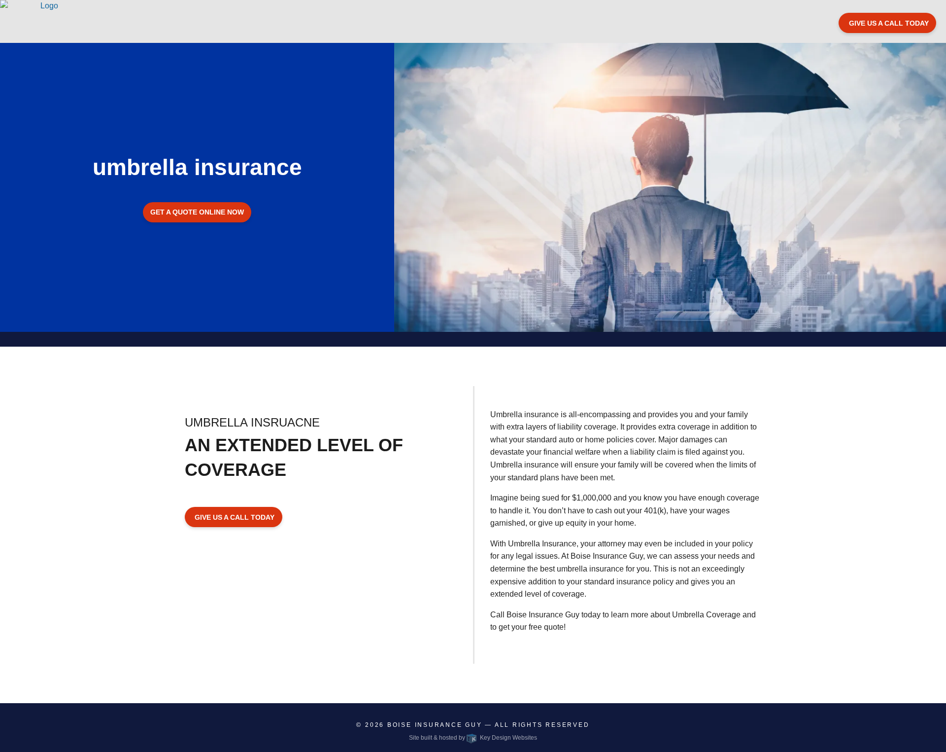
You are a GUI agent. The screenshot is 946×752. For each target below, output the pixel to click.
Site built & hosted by (473, 737)
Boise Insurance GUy (434, 724)
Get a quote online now (197, 212)
